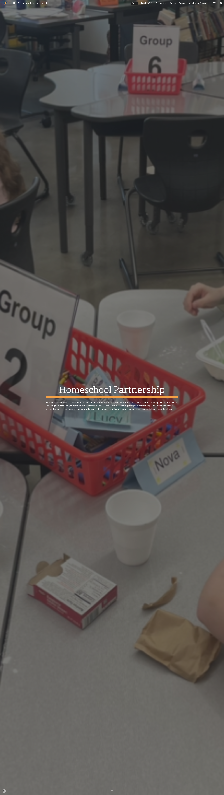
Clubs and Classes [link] (177, 3)
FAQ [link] (215, 3)
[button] (221, 3)
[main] (112, 391)
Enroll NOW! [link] (146, 3)
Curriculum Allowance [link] (199, 3)
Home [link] (134, 3)
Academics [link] (161, 3)
